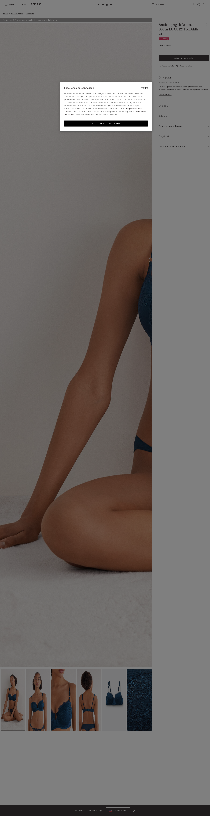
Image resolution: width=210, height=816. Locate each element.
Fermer (144, 88)
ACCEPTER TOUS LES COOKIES (106, 123)
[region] (106, 107)
